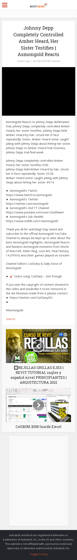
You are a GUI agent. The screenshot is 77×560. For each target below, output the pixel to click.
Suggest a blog (38, 554)
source (10, 319)
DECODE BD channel (48, 61)
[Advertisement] (38, 483)
